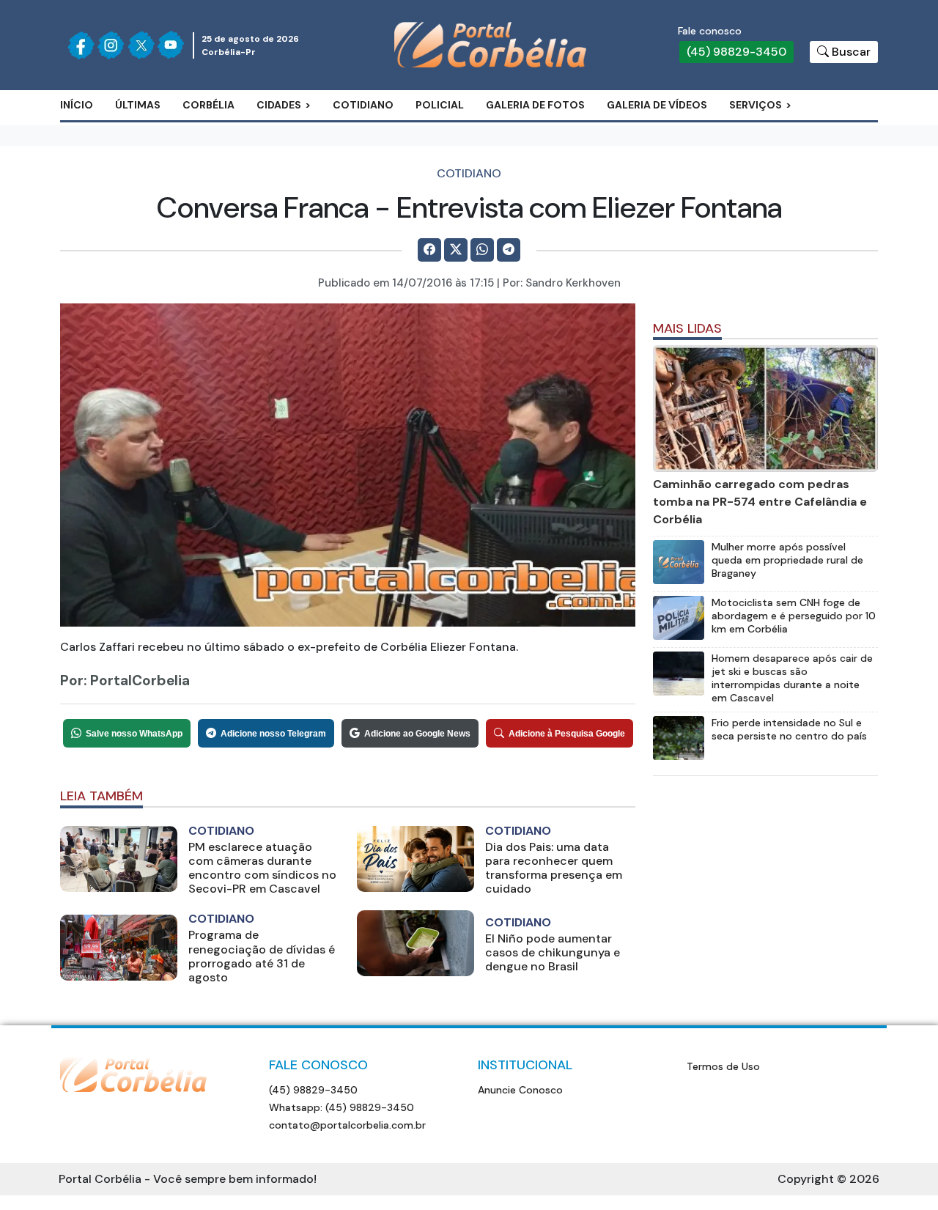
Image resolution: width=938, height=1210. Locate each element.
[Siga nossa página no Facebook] (81, 45)
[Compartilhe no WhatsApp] (482, 250)
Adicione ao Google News (417, 733)
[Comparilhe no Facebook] (429, 250)
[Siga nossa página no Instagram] (111, 45)
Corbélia (208, 104)
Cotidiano (363, 104)
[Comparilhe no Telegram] (508, 250)
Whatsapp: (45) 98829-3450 (341, 1107)
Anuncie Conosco (520, 1089)
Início (76, 104)
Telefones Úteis (789, 150)
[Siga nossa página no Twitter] (141, 45)
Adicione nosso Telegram (273, 733)
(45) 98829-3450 (736, 51)
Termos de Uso (723, 1066)
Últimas (137, 104)
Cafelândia (303, 150)
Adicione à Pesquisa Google (567, 733)
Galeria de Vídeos (657, 104)
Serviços (755, 104)
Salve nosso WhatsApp (134, 733)
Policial (440, 104)
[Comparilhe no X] (456, 250)
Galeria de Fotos (535, 104)
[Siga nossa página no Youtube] (171, 45)
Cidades (278, 104)
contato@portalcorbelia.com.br (347, 1125)
